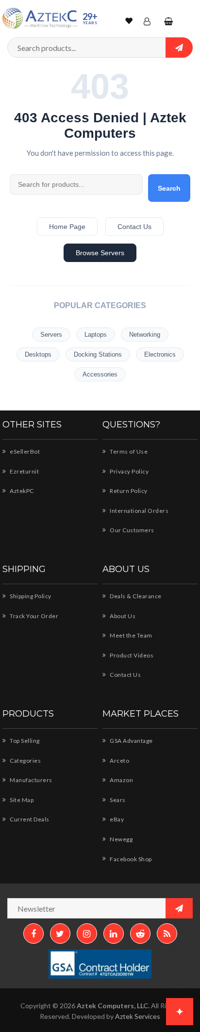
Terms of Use (128, 451)
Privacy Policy (129, 471)
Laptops (95, 334)
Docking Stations (98, 354)
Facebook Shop (130, 859)
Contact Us (134, 226)
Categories (25, 760)
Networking (144, 334)
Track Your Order (33, 616)
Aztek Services (137, 1016)
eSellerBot (24, 451)
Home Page (67, 226)
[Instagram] (87, 933)
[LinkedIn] (113, 933)
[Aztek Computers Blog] (167, 933)
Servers (51, 334)
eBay (116, 819)
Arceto (119, 760)
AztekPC (21, 490)
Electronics (160, 354)
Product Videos (131, 655)
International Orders (138, 510)
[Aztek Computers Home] (40, 18)
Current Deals (29, 819)
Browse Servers (100, 253)
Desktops (38, 354)
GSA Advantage (131, 740)
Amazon (121, 780)
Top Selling (24, 740)
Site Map (21, 799)
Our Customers (131, 530)
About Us (122, 616)
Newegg (121, 839)
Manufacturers (30, 780)
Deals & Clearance (135, 596)
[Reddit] (140, 933)
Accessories (100, 374)
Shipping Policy (30, 596)
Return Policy (128, 490)
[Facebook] (33, 933)
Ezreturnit (24, 471)
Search (169, 188)
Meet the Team (130, 635)
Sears (117, 799)
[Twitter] (60, 933)
